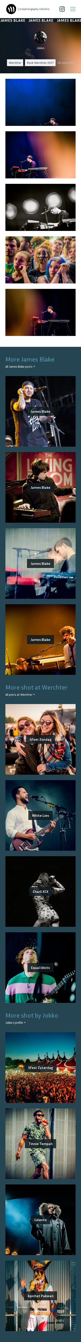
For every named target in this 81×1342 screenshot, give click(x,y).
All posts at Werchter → (20, 694)
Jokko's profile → (15, 1022)
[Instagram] (62, 9)
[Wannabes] (11, 9)
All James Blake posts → (20, 366)
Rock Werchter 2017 (40, 63)
